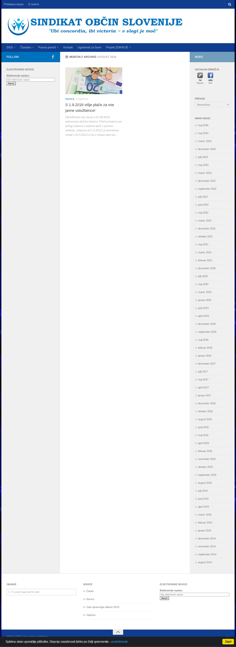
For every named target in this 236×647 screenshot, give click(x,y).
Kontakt (68, 47)
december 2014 (207, 538)
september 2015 (207, 474)
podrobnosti (119, 641)
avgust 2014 (205, 562)
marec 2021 (204, 252)
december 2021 (207, 228)
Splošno (91, 614)
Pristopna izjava (13, 4)
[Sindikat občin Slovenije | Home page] (95, 26)
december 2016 (207, 403)
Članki (89, 591)
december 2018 (207, 323)
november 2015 (207, 458)
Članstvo (25, 47)
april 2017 (203, 387)
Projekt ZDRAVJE (117, 47)
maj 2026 (203, 125)
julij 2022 (203, 196)
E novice (33, 4)
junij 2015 (203, 498)
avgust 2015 (205, 482)
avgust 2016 (205, 419)
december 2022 (207, 180)
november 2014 (207, 546)
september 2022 (207, 188)
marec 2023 (204, 172)
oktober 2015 (205, 466)
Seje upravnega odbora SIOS (102, 607)
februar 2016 (205, 451)
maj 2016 (203, 435)
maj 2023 (203, 164)
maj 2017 (203, 379)
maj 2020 (203, 284)
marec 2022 (204, 220)
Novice (69, 99)
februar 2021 (205, 260)
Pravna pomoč (47, 47)
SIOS (9, 47)
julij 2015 (203, 490)
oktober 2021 (205, 236)
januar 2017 (204, 395)
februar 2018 (205, 347)
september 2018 (207, 331)
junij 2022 (203, 204)
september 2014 (207, 554)
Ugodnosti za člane (89, 47)
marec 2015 (204, 514)
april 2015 (203, 506)
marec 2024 (204, 141)
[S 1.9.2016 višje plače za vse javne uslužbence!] (93, 80)
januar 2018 (204, 355)
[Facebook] (53, 57)
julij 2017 (203, 371)
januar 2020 (204, 300)
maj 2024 (203, 133)
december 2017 (207, 363)
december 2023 (207, 149)
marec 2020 (204, 292)
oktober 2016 (205, 411)
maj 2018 (203, 339)
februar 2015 (205, 522)
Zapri (228, 641)
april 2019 (203, 315)
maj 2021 (203, 244)
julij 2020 (203, 276)
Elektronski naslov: (18, 75)
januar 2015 (204, 530)
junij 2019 (203, 307)
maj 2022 (203, 212)
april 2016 (203, 443)
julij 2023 (203, 156)
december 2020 (207, 268)
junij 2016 (203, 427)
